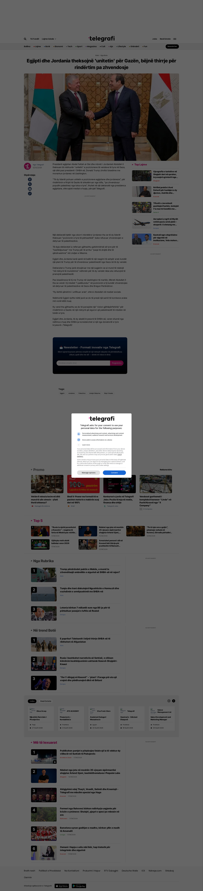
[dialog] (101, 445)
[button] (101, 445)
